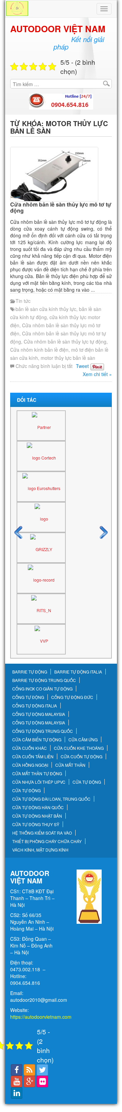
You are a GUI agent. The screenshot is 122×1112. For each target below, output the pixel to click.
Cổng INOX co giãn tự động (42, 688)
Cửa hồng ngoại (30, 765)
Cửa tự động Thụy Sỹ (35, 824)
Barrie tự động (29, 672)
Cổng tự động (28, 697)
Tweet (82, 366)
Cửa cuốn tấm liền (33, 756)
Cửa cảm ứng (83, 739)
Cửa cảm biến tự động (36, 739)
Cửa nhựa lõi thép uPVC (38, 782)
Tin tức (23, 300)
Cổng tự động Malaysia (38, 714)
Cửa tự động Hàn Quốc (38, 807)
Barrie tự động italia (78, 672)
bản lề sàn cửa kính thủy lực (46, 309)
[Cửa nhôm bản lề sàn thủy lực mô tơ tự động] (61, 174)
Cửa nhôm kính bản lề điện (39, 349)
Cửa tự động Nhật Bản (37, 816)
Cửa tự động (87, 782)
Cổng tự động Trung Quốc (42, 731)
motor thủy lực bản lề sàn (68, 357)
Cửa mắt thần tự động (37, 773)
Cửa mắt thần (70, 765)
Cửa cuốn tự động (81, 756)
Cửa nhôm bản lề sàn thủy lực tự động (65, 341)
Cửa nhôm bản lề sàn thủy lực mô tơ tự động (60, 207)
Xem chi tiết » (97, 374)
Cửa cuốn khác (29, 748)
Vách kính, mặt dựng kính (40, 850)
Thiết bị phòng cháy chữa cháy (47, 841)
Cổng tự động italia (34, 705)
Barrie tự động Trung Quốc (44, 680)
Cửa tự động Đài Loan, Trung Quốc (51, 799)
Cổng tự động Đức (72, 697)
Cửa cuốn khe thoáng (79, 748)
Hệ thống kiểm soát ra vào (42, 833)
